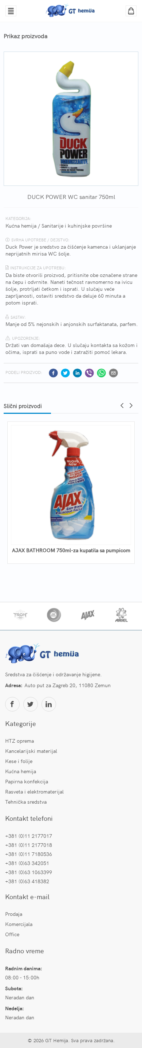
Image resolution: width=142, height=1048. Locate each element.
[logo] (43, 654)
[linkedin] (77, 373)
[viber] (89, 373)
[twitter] (65, 373)
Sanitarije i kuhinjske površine (77, 225)
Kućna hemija (20, 225)
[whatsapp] (101, 373)
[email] (113, 373)
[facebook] (53, 373)
